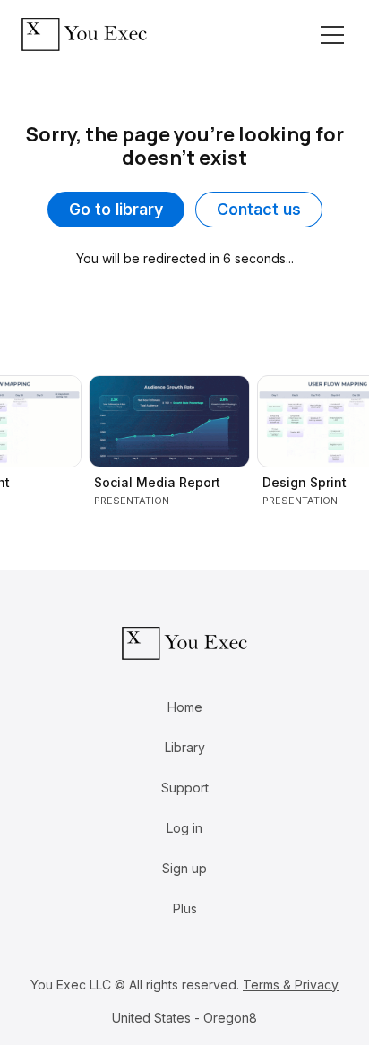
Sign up (184, 868)
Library (185, 747)
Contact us (259, 209)
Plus (185, 908)
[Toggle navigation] (332, 34)
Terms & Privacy (291, 984)
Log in (184, 827)
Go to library (116, 209)
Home (184, 707)
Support (185, 787)
